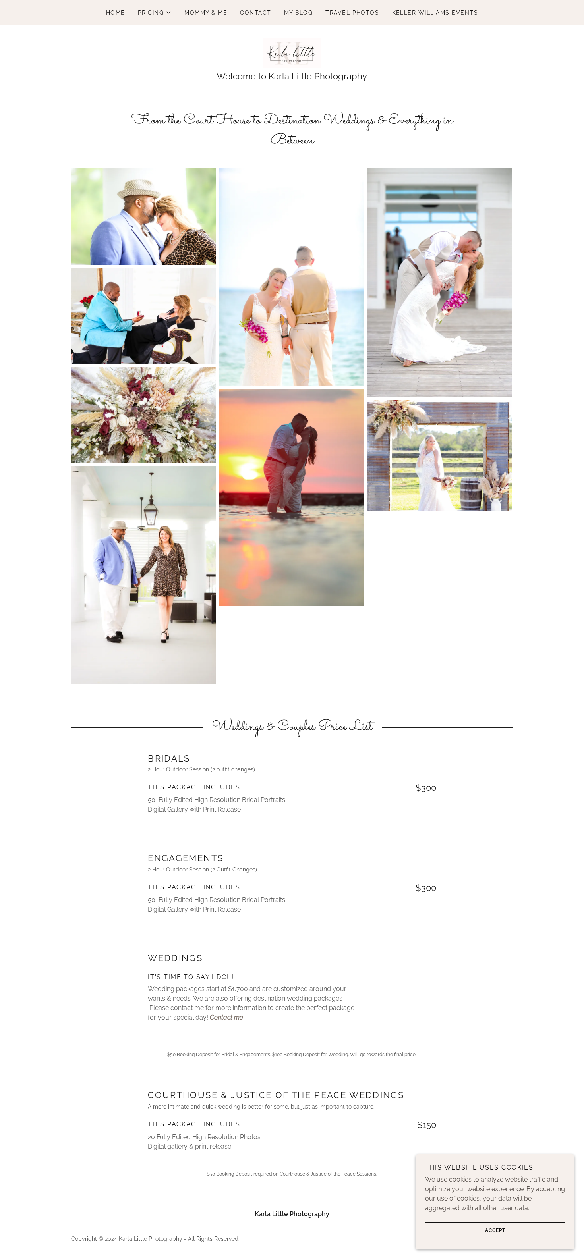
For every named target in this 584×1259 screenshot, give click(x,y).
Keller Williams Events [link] (435, 13)
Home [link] (115, 13)
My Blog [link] (298, 13)
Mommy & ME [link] (205, 13)
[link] (292, 52)
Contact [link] (255, 13)
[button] (155, 12)
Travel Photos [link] (352, 13)
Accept (495, 1230)
